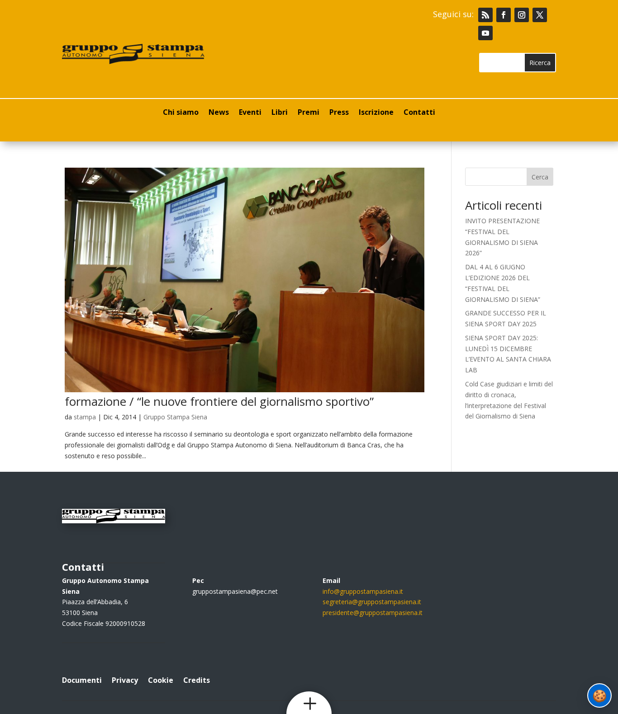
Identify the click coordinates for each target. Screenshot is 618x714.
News (219, 113)
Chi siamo (181, 113)
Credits (196, 679)
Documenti (82, 679)
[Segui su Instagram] (521, 15)
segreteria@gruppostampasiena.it (372, 601)
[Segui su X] (539, 15)
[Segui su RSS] (485, 15)
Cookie (160, 679)
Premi (308, 113)
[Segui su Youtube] (485, 33)
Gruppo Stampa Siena (175, 417)
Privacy (125, 679)
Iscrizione (376, 113)
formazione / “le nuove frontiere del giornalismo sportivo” (219, 401)
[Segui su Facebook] (503, 15)
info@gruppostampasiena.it (363, 591)
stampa (85, 417)
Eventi (250, 113)
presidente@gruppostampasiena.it (373, 612)
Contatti (419, 113)
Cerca (540, 177)
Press (339, 113)
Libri (279, 113)
